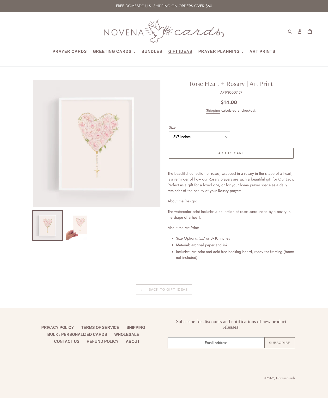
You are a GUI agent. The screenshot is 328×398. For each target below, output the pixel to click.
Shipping (213, 110)
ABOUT (133, 341)
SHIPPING (136, 328)
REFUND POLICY (103, 341)
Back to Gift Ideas (167, 289)
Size (172, 127)
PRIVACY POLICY (57, 328)
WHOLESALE (126, 334)
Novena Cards (285, 378)
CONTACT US (66, 341)
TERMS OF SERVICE (100, 328)
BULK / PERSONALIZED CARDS (77, 334)
